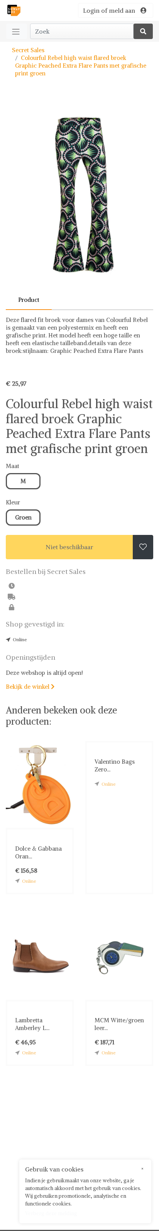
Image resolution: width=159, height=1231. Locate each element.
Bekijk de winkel (30, 686)
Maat (12, 466)
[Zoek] (143, 31)
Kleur (13, 502)
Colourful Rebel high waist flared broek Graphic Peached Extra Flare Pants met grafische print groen (80, 65)
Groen (23, 517)
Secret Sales (28, 50)
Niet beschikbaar (69, 547)
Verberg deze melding (51, 1213)
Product (28, 299)
